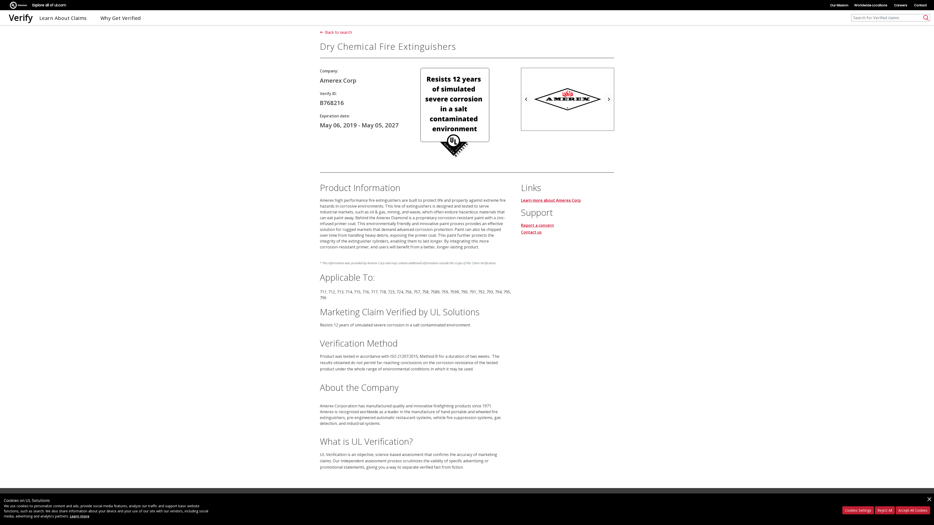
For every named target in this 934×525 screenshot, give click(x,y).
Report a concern (537, 225)
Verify (21, 18)
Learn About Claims (63, 18)
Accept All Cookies (912, 510)
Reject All (885, 510)
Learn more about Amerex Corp (551, 200)
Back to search (338, 32)
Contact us (531, 232)
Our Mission (839, 5)
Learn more (79, 516)
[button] (526, 99)
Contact (920, 5)
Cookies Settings (858, 510)
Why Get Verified (120, 18)
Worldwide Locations (870, 5)
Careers (900, 5)
